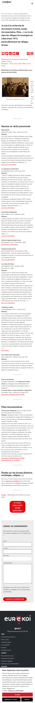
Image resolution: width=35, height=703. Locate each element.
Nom (5, 541)
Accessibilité (5, 645)
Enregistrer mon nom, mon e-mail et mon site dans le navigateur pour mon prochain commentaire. (16, 590)
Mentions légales (6, 661)
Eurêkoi (3, 495)
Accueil (3, 13)
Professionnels (6, 650)
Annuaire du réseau (7, 658)
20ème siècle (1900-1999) (17, 63)
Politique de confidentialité (15, 690)
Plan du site (5, 639)
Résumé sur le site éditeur (9, 244)
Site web (6, 555)
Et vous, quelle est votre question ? (17, 507)
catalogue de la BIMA (12, 481)
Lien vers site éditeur (8, 208)
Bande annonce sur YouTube (10, 460)
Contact (3, 647)
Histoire (9, 13)
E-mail (5, 548)
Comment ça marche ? (8, 637)
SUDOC (18, 483)
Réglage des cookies (10, 699)
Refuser (27, 699)
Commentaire (8, 563)
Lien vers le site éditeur (8, 164)
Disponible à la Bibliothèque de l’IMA (12, 394)
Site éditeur (5, 350)
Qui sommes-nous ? (7, 656)
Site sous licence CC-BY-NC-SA (17, 631)
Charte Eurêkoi (6, 642)
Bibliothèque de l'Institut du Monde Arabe (14, 59)
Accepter (17, 694)
